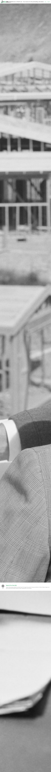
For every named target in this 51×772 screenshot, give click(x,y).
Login (45, 1)
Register (48, 1)
